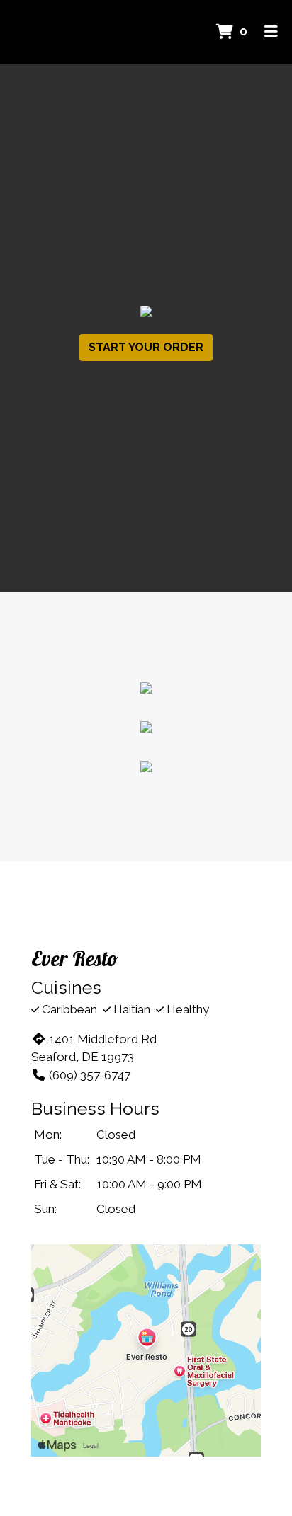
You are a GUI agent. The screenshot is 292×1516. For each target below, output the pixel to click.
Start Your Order (146, 347)
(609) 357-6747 (89, 1075)
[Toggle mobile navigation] (271, 32)
